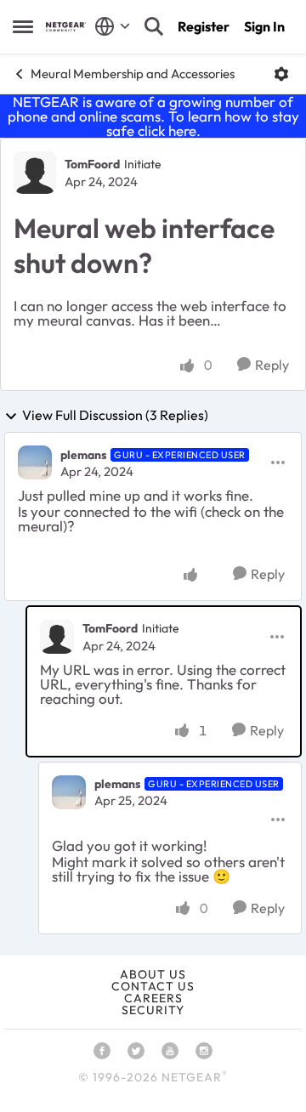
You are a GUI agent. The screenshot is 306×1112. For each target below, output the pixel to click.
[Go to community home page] (66, 26)
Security (153, 1010)
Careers (153, 998)
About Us (153, 974)
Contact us (153, 986)
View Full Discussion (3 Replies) (115, 415)
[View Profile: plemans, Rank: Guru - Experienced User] (35, 462)
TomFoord (92, 164)
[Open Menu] (281, 74)
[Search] (154, 26)
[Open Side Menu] (23, 26)
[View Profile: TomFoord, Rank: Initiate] (35, 172)
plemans (83, 455)
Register (204, 26)
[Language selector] (113, 26)
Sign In (264, 26)
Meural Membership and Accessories (133, 73)
